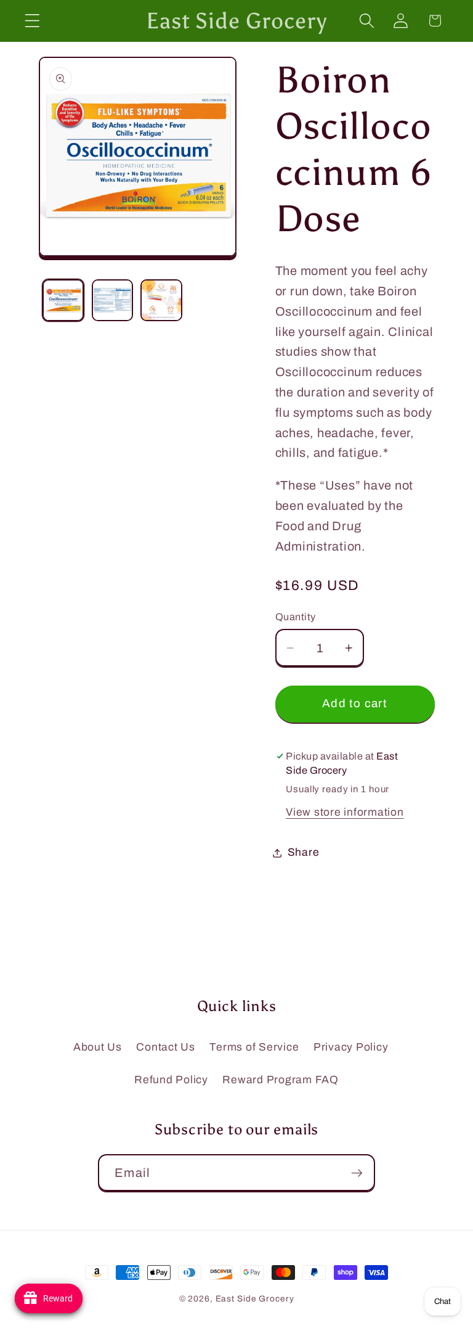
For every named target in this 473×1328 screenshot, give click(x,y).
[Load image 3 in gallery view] (161, 300)
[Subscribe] (357, 1172)
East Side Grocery (255, 1298)
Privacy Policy (351, 1047)
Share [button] (304, 852)
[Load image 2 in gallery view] (112, 300)
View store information (345, 812)
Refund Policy (171, 1080)
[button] (32, 21)
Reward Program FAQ (280, 1080)
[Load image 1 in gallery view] (63, 300)
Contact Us (165, 1047)
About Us (97, 1047)
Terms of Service (254, 1047)
